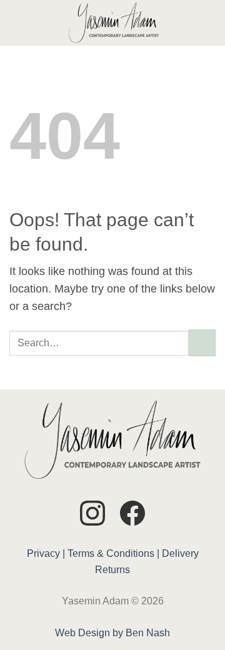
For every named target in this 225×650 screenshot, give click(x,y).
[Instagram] (92, 515)
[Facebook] (132, 515)
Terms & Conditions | (113, 553)
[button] (17, 22)
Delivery (180, 553)
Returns (112, 569)
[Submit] (202, 342)
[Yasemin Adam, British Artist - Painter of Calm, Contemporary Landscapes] (114, 23)
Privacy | (46, 553)
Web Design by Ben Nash (112, 633)
